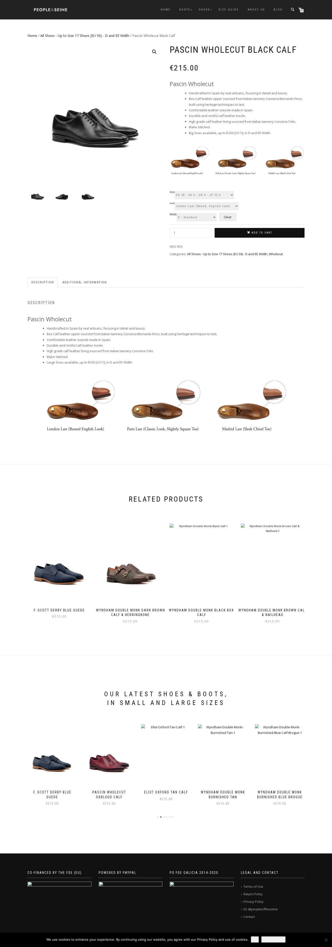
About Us (256, 9)
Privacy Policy (253, 901)
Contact (249, 916)
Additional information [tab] (84, 282)
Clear (228, 217)
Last (172, 203)
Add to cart (262, 232)
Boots (184, 9)
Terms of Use (253, 886)
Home (166, 9)
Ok (255, 939)
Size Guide (229, 9)
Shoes (204, 9)
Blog (278, 9)
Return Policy (253, 894)
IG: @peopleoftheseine (261, 909)
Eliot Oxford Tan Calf (166, 792)
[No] (325, 940)
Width (173, 214)
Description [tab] (42, 282)
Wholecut (276, 254)
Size (172, 192)
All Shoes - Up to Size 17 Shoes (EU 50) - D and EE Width (84, 35)
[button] (154, 51)
